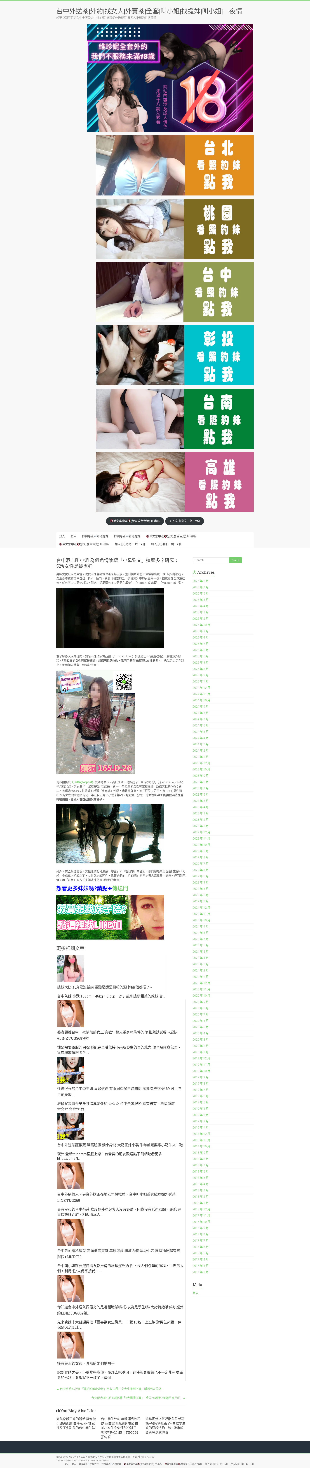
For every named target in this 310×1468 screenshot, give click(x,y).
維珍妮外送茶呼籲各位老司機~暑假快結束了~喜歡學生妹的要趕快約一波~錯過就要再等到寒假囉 (165, 1426)
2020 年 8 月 (201, 1008)
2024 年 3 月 (201, 744)
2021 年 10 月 (201, 920)
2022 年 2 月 (201, 895)
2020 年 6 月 (201, 1020)
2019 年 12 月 (201, 1058)
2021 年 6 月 (201, 945)
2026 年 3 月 (201, 612)
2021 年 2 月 (201, 970)
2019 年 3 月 (201, 1115)
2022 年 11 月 (201, 838)
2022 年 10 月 (201, 845)
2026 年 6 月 (201, 593)
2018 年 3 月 (201, 1190)
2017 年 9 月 (201, 1228)
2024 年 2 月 (201, 750)
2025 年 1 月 (201, 681)
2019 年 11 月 (201, 1064)
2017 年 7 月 (201, 1240)
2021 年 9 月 (201, 926)
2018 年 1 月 (201, 1203)
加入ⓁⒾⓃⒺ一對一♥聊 (184, 521)
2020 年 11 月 (201, 989)
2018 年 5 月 (201, 1178)
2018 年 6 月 (201, 1171)
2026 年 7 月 (201, 587)
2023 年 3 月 (201, 813)
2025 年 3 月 (201, 669)
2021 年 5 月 (201, 951)
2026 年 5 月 (201, 600)
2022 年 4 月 (201, 882)
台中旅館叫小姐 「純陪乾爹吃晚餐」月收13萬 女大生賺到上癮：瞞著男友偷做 (108, 1389)
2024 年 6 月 (201, 725)
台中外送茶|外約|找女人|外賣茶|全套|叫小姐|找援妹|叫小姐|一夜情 (149, 11)
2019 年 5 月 (201, 1102)
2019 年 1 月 (201, 1127)
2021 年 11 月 (201, 914)
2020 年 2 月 (201, 1046)
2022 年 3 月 (201, 889)
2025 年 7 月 (201, 644)
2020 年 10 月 (201, 995)
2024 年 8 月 (201, 713)
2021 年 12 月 (201, 907)
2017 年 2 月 (201, 1272)
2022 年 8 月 (201, 857)
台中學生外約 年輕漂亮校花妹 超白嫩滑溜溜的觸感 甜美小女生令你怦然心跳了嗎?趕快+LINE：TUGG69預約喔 (120, 1428)
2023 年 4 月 (201, 807)
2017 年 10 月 (201, 1222)
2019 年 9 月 (201, 1077)
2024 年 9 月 (201, 706)
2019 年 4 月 (201, 1108)
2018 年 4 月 (201, 1184)
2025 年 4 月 (201, 662)
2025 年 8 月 (201, 637)
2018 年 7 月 (201, 1165)
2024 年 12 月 (201, 687)
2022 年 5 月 (201, 876)
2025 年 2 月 (201, 675)
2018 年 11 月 (201, 1140)
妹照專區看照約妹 (95, 536)
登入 (62, 536)
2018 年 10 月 (201, 1146)
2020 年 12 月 (201, 983)
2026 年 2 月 (201, 618)
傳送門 (120, 888)
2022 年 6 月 (201, 870)
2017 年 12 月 (201, 1209)
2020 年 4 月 (201, 1033)
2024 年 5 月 (201, 731)
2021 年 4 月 (201, 958)
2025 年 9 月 (201, 631)
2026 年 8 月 (201, 581)
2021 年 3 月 (201, 964)
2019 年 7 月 (201, 1090)
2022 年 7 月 (201, 863)
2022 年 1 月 (201, 901)
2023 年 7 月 (201, 788)
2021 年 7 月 (201, 939)
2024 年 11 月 (201, 694)
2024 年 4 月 (201, 738)
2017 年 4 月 (201, 1259)
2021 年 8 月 (201, 933)
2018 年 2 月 (201, 1196)
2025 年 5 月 (201, 656)
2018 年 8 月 (201, 1159)
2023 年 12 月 (201, 763)
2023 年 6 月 (201, 794)
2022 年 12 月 (201, 832)
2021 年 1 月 (201, 976)
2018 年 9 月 (201, 1152)
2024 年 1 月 (201, 757)
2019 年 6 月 (201, 1096)
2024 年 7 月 (201, 719)
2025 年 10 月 (201, 625)
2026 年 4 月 (201, 606)
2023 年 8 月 (201, 782)
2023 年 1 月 (201, 826)
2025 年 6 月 (201, 650)
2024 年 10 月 (201, 700)
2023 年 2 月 (201, 819)
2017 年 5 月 (201, 1253)
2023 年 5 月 (201, 801)
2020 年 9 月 (201, 1002)
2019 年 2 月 (201, 1121)
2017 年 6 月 (201, 1247)
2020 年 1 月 (201, 1052)
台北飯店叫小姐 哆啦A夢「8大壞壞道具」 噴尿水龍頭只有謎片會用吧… (138, 1398)
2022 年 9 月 (201, 851)
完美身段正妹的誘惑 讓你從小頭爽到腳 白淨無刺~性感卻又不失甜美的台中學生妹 (76, 1423)
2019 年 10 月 (201, 1071)
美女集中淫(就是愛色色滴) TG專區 (136, 521)
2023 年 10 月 (201, 769)
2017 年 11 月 (201, 1215)
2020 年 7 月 (201, 1014)
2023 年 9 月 (201, 775)
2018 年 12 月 (201, 1134)
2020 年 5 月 (201, 1027)
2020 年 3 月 (201, 1039)
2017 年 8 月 (201, 1234)
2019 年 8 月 (201, 1083)
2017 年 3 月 (201, 1265)
